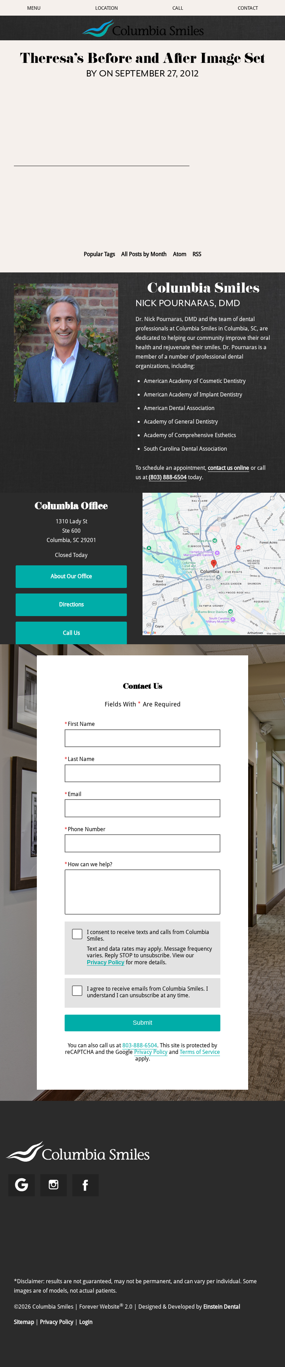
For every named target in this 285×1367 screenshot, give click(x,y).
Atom (179, 254)
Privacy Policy (105, 962)
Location (106, 8)
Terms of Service (200, 1052)
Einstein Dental (221, 1307)
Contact (248, 8)
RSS (197, 254)
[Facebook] (85, 1185)
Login (85, 1322)
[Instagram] (53, 1185)
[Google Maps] (21, 1185)
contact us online (228, 468)
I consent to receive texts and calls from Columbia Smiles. (149, 947)
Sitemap (24, 1322)
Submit (142, 1022)
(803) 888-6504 (168, 477)
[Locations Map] (213, 563)
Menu (34, 8)
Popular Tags (99, 254)
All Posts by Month (143, 254)
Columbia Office (71, 507)
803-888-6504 (139, 1045)
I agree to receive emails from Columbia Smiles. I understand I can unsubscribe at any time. (147, 992)
